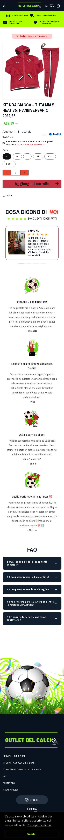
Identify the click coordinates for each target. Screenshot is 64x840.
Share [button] (9, 195)
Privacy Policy (10, 790)
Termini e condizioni (14, 756)
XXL (50, 156)
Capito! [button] (32, 834)
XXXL (9, 164)
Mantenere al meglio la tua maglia (22, 769)
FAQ (4, 776)
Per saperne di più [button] (39, 825)
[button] (4, 5)
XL (38, 156)
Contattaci (9, 783)
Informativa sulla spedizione (19, 763)
